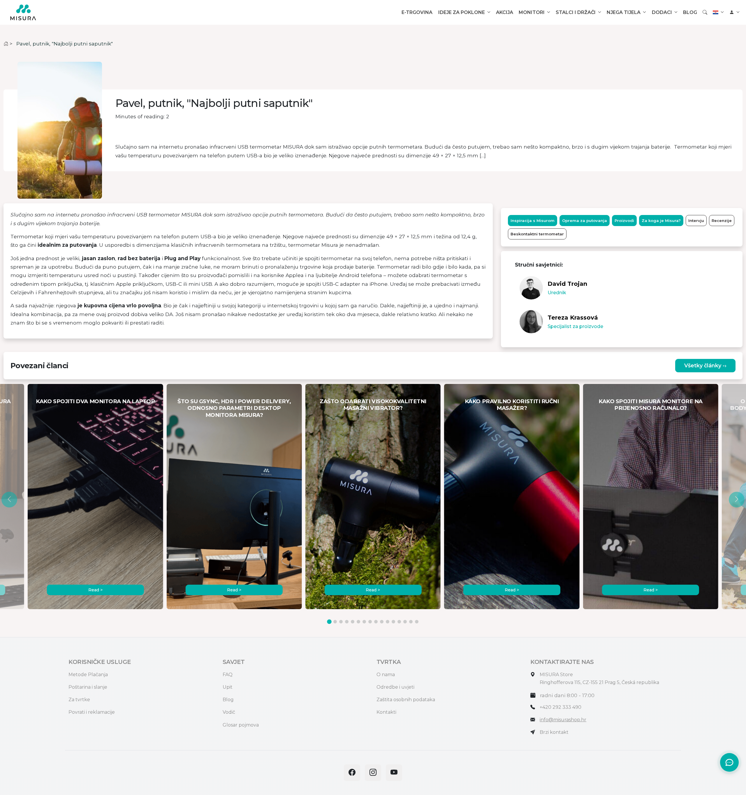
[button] (9, 499)
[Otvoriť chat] (729, 762)
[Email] (532, 720)
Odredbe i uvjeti (395, 687)
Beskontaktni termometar (537, 234)
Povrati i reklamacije (91, 712)
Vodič (229, 712)
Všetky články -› (705, 365)
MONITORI (532, 12)
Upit (228, 687)
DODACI (662, 12)
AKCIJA (504, 12)
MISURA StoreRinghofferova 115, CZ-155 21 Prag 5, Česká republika (599, 678)
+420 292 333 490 (560, 707)
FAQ (228, 674)
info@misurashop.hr (563, 719)
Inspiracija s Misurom (533, 220)
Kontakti (386, 712)
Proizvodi (624, 220)
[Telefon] (532, 707)
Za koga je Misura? (661, 220)
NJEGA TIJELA (624, 12)
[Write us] (532, 732)
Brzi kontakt (554, 732)
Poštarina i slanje (87, 687)
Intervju (696, 220)
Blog (228, 699)
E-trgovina (417, 12)
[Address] (532, 674)
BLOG (690, 12)
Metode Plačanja (88, 674)
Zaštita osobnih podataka (405, 699)
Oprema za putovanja (584, 220)
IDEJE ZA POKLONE (461, 12)
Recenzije (722, 220)
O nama (385, 674)
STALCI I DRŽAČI (576, 12)
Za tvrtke (79, 699)
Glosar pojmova (241, 725)
